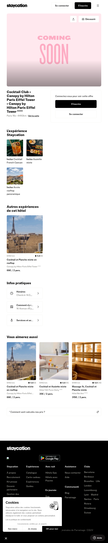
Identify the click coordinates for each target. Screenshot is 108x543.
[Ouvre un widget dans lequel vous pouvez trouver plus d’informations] (97, 538)
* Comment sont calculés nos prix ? (27, 412)
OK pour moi (52, 529)
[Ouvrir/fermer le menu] (97, 5)
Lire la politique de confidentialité (18, 520)
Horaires (20, 291)
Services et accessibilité (29, 320)
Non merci (12, 529)
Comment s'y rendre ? (27, 305)
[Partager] (73, 19)
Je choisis (32, 529)
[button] (6, 538)
